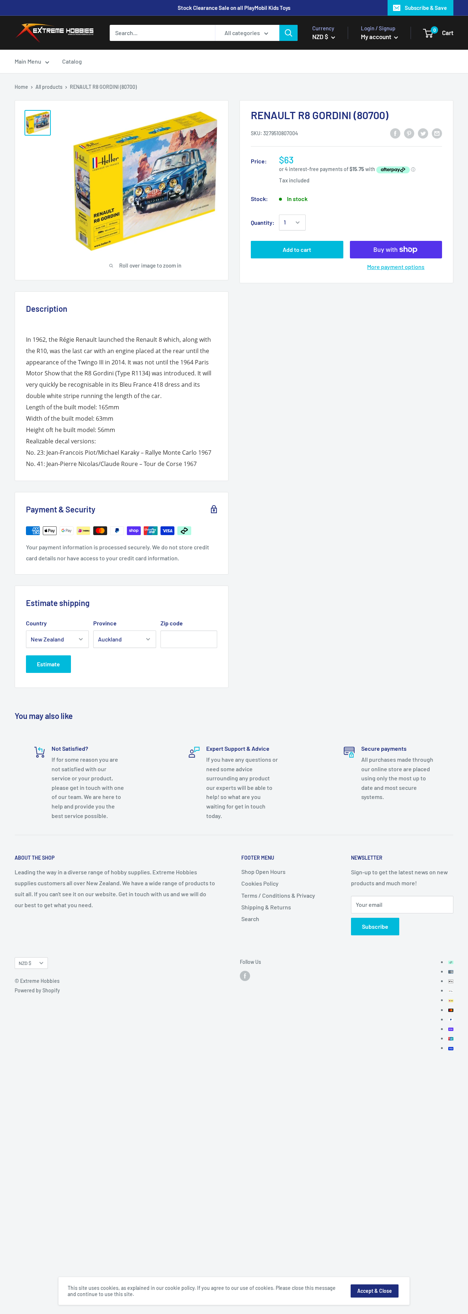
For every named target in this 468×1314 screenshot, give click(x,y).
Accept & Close (374, 1291)
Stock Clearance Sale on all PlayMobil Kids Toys (234, 7)
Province (105, 623)
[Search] (288, 33)
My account (376, 36)
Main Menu (28, 61)
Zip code (172, 623)
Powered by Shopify (37, 990)
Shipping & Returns (266, 907)
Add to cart (297, 249)
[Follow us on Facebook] (245, 976)
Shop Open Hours (263, 871)
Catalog (72, 61)
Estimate (48, 663)
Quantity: (263, 222)
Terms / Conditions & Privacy (278, 895)
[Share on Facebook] (395, 133)
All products (49, 87)
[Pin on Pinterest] (409, 133)
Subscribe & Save (426, 7)
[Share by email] (437, 133)
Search (250, 918)
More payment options (395, 266)
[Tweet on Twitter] (423, 133)
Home (21, 87)
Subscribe (375, 926)
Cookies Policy (260, 883)
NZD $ (25, 963)
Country (36, 623)
